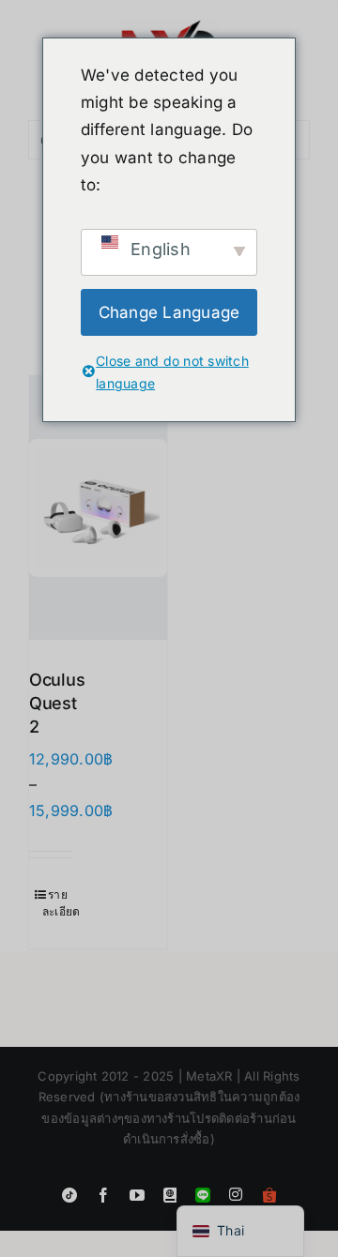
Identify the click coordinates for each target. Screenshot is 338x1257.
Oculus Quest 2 (56, 703)
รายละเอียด (57, 902)
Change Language (169, 312)
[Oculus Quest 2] (98, 507)
